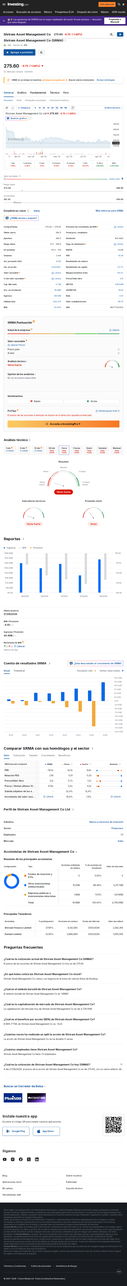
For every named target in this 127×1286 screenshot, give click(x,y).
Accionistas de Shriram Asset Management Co (39, 851)
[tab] (9, 450)
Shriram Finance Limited (18, 927)
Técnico (55, 92)
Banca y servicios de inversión (106, 822)
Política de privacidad (41, 1266)
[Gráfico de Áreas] (12, 108)
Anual (7, 670)
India (120, 841)
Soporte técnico (74, 1188)
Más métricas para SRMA (109, 210)
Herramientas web (11, 1194)
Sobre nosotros (74, 1175)
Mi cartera (7, 1188)
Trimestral (19, 670)
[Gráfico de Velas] (7, 108)
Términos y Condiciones (15, 1266)
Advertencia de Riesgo (66, 1266)
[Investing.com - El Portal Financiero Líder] (18, 4)
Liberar (49, 796)
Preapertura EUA (64, 12)
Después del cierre (87, 12)
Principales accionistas (35, 100)
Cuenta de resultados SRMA (25, 663)
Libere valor (114, 179)
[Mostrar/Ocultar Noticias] (72, 108)
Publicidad (71, 1182)
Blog (4, 1175)
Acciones (8, 12)
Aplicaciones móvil (11, 1182)
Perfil (19, 100)
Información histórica (59, 100)
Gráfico (21, 92)
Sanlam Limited (13, 934)
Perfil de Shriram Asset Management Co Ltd (37, 809)
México (48, 12)
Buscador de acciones (28, 12)
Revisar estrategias (106, 80)
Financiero (117, 828)
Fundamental (38, 92)
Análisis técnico (16, 440)
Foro (66, 92)
